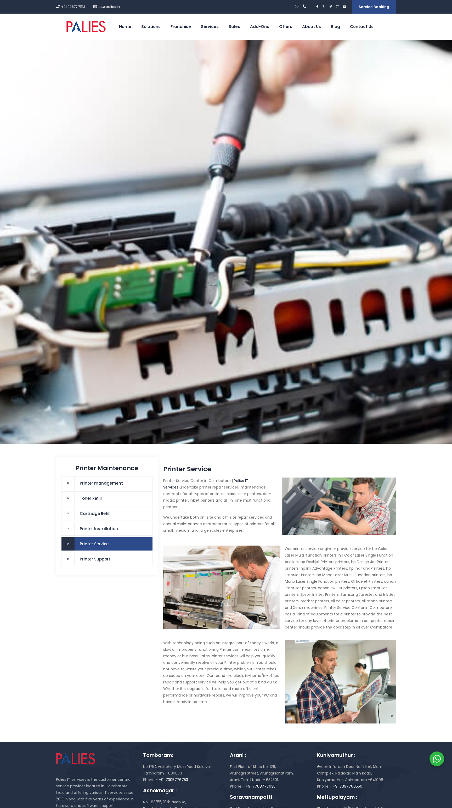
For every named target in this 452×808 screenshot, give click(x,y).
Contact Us (362, 26)
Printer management (101, 483)
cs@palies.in (109, 6)
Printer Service (94, 544)
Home (125, 26)
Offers (285, 26)
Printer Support (95, 559)
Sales (234, 26)
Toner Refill (91, 498)
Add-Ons (259, 26)
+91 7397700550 (347, 786)
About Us (311, 26)
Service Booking (374, 6)
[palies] (86, 27)
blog (335, 26)
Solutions (151, 26)
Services (210, 26)
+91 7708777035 (260, 786)
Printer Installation (99, 528)
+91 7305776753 (173, 779)
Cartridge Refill (95, 513)
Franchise (181, 26)
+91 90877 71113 (73, 6)
